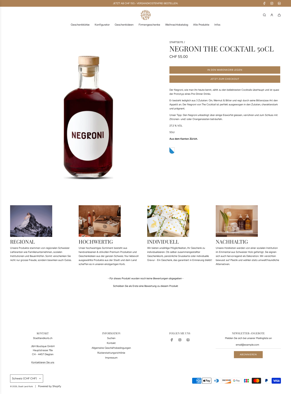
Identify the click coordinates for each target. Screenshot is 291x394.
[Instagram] (272, 3)
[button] (145, 285)
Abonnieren (248, 354)
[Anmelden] (272, 15)
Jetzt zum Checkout (224, 79)
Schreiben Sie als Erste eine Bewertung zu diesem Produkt (145, 286)
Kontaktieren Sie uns (42, 362)
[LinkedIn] (279, 3)
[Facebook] (264, 3)
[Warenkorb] (279, 15)
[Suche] (264, 15)
